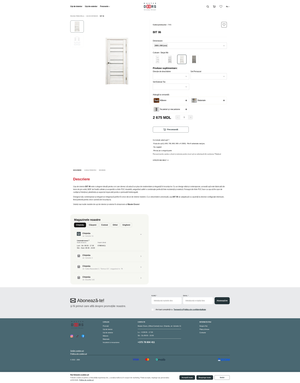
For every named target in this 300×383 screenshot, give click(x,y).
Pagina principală (77, 16)
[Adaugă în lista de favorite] (224, 25)
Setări (222, 377)
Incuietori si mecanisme (111, 342)
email (186, 295)
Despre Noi (203, 326)
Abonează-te (222, 301)
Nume (154, 295)
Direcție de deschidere (162, 71)
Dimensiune (158, 41)
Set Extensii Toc (159, 82)
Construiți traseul (82, 240)
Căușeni (92, 225)
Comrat (104, 225)
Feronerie (104, 6)
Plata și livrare (204, 329)
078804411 (102, 246)
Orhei (115, 225)
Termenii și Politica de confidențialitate (190, 310)
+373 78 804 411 (146, 342)
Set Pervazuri (196, 71)
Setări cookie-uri (77, 351)
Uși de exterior (91, 6)
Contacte (202, 332)
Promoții (106, 326)
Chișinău (80, 225)
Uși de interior (76, 6)
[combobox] (190, 45)
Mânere (105, 336)
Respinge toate (205, 377)
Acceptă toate (187, 377)
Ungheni (126, 225)
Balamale (106, 339)
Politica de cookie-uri (78, 354)
